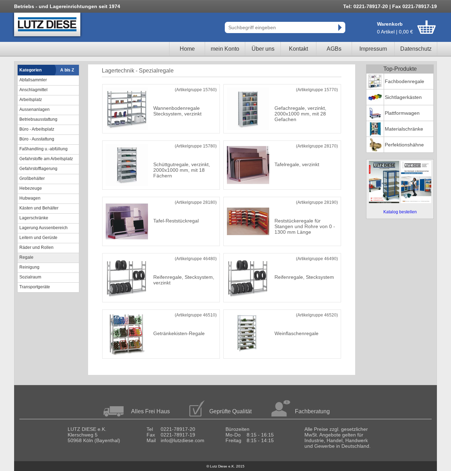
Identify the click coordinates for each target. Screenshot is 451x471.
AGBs (334, 49)
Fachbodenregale (404, 81)
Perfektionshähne (404, 144)
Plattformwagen (402, 113)
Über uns (263, 49)
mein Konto (225, 49)
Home (187, 49)
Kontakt (298, 49)
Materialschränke (404, 129)
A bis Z (67, 70)
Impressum (373, 49)
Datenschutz (416, 49)
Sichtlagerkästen (403, 97)
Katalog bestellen (400, 211)
